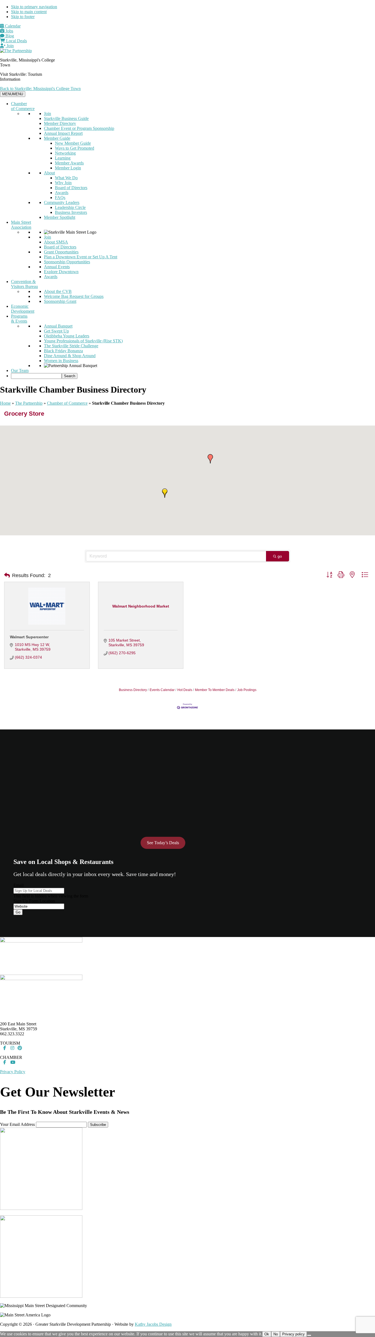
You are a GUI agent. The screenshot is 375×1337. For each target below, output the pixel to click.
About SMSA (56, 242)
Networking (65, 153)
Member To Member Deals (214, 690)
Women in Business (61, 360)
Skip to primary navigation (34, 6)
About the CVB (58, 291)
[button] (210, 458)
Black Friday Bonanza (63, 350)
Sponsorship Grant (60, 301)
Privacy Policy (12, 1071)
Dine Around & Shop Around (70, 355)
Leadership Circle (70, 207)
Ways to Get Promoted (74, 148)
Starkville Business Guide (66, 118)
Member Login (68, 168)
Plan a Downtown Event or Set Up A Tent (80, 256)
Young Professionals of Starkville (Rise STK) (83, 341)
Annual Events (57, 266)
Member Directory (60, 123)
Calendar (12, 26)
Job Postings (246, 690)
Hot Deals (184, 690)
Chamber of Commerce (23, 106)
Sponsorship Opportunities (67, 261)
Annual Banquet (58, 326)
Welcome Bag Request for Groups (73, 296)
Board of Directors (71, 187)
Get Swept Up (56, 331)
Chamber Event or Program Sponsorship (79, 128)
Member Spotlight (59, 217)
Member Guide (57, 138)
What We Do (66, 177)
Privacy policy (293, 1334)
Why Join (63, 182)
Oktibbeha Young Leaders (66, 336)
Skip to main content (29, 11)
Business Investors (71, 212)
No (275, 1334)
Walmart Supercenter (29, 637)
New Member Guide (73, 143)
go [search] (280, 556)
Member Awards (69, 163)
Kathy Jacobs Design (153, 1324)
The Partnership (29, 403)
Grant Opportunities (61, 252)
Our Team (20, 370)
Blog (9, 35)
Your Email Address (17, 1124)
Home (5, 403)
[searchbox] (36, 376)
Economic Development (22, 309)
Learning (63, 158)
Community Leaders (61, 202)
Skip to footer (23, 16)
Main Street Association (21, 225)
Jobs (8, 31)
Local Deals (16, 40)
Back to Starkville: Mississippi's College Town (40, 88)
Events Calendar (162, 690)
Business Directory (133, 690)
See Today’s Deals (163, 842)
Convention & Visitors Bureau (24, 284)
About (49, 172)
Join (9, 45)
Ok (266, 1334)
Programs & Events (19, 318)
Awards (61, 192)
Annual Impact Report (63, 133)
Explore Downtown (61, 271)
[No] (309, 1335)
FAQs (60, 197)
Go (18, 912)
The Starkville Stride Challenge (71, 345)
